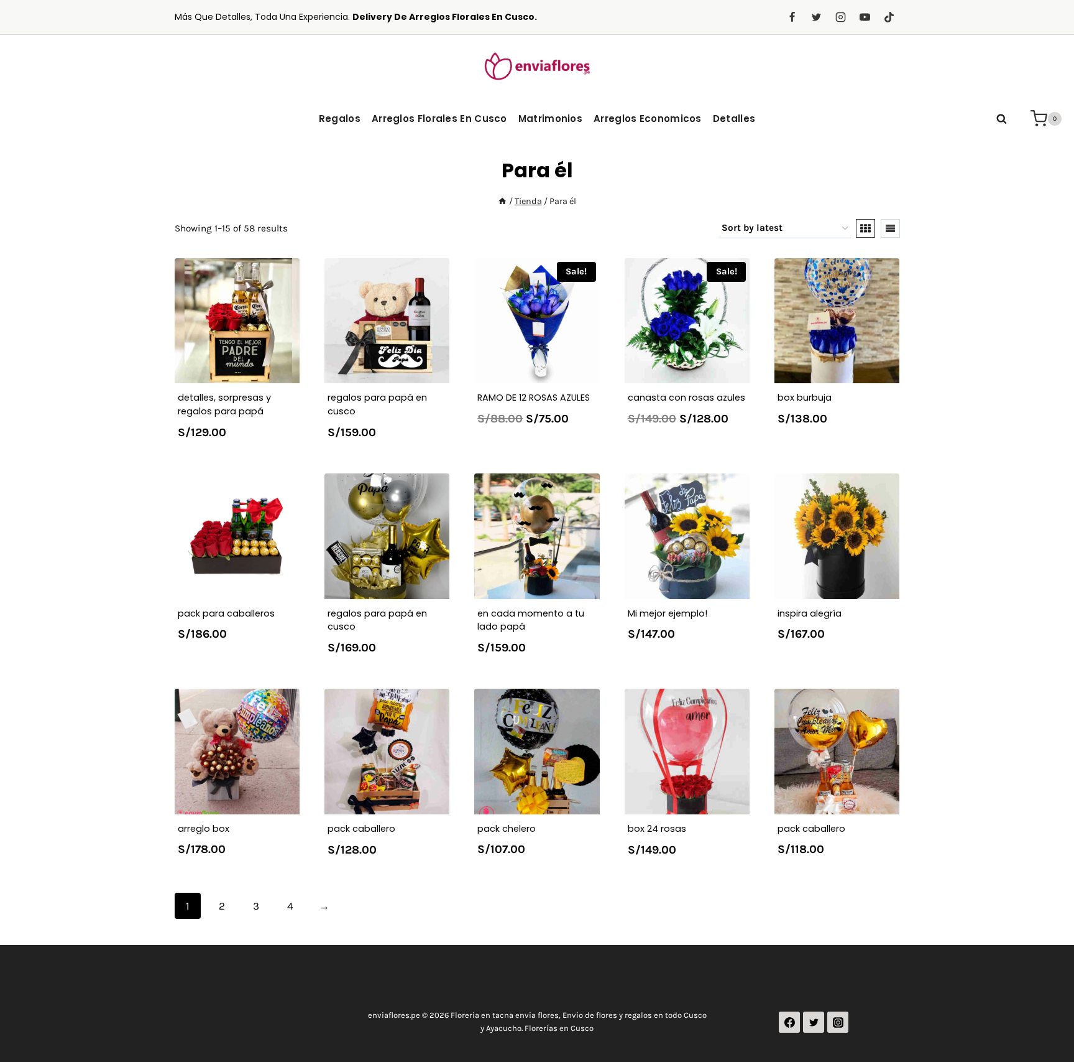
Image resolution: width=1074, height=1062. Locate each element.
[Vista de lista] (890, 228)
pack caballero (361, 828)
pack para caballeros (226, 613)
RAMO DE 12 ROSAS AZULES (533, 397)
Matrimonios (550, 118)
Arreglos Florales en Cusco (439, 118)
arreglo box (203, 828)
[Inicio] (502, 201)
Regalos (339, 118)
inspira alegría (810, 613)
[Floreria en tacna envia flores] (537, 66)
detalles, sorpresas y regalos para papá (224, 404)
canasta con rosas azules (686, 397)
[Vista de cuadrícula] (865, 228)
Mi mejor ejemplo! (667, 613)
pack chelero (506, 828)
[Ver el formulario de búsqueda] (1001, 118)
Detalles (734, 118)
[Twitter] (816, 17)
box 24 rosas (657, 828)
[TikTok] (889, 17)
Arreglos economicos (648, 118)
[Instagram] (840, 17)
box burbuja (805, 397)
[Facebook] (791, 17)
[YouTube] (864, 17)
